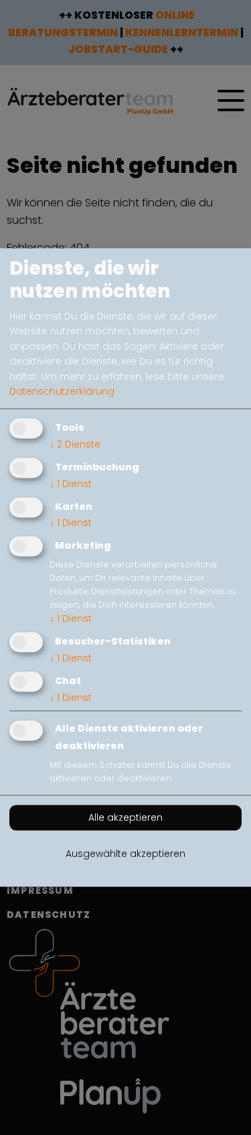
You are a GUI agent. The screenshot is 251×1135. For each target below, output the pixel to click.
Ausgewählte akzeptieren (125, 854)
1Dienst (71, 483)
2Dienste (75, 445)
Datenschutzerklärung (61, 391)
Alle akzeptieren (125, 818)
